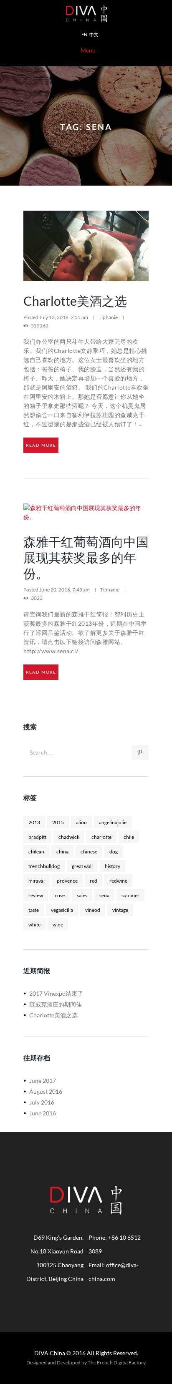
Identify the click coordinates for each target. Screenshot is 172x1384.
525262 (39, 325)
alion (81, 822)
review (35, 895)
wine (58, 924)
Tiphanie (108, 317)
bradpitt (37, 837)
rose (60, 895)
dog (113, 851)
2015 (58, 822)
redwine (118, 880)
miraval (36, 880)
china (62, 851)
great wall (82, 866)
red (93, 880)
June (42, 1080)
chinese (89, 851)
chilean (36, 851)
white (34, 924)
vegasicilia (62, 910)
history (112, 866)
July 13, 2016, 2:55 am (64, 317)
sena (104, 895)
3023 (37, 598)
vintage (120, 910)
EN (84, 34)
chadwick (68, 837)
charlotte (101, 837)
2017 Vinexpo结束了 (56, 993)
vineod (92, 910)
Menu (88, 50)
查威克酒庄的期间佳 (55, 1004)
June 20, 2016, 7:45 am (65, 589)
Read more (41, 445)
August (45, 1091)
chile (129, 837)
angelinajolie (112, 822)
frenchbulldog (44, 866)
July (41, 1102)
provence (67, 880)
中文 (94, 34)
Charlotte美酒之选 (75, 300)
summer (130, 895)
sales (82, 895)
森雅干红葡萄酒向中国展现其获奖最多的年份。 (86, 557)
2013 (34, 822)
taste (33, 910)
